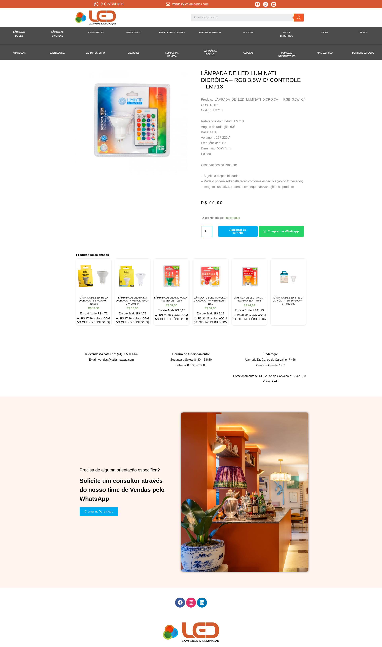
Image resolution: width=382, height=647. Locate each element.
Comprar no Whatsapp (283, 231)
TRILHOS (362, 32)
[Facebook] (257, 4)
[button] (281, 231)
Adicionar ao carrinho (238, 231)
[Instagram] (265, 4)
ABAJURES (133, 53)
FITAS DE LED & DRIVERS (172, 32)
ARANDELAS (19, 53)
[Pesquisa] (299, 18)
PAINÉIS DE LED (95, 32)
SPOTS (324, 32)
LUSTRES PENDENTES (210, 32)
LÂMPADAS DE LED (19, 34)
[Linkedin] (273, 4)
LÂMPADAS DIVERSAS (57, 34)
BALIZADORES (57, 53)
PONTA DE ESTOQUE (363, 53)
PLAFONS (248, 32)
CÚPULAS (248, 53)
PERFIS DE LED (133, 32)
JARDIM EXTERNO (95, 53)
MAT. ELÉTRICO (325, 53)
